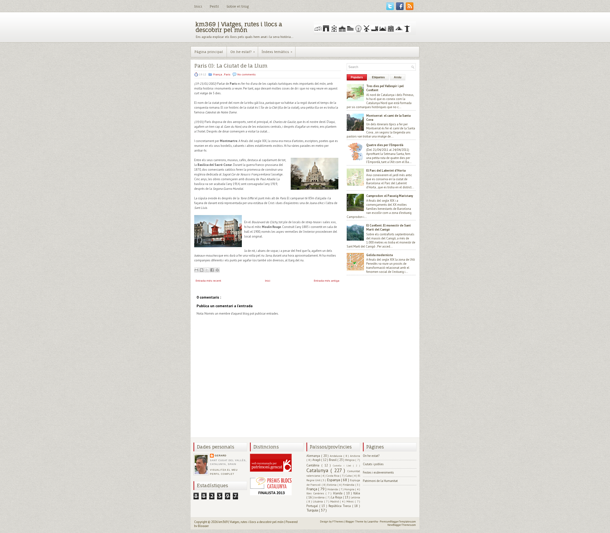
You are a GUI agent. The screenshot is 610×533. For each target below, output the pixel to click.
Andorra (355, 456)
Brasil (333, 460)
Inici (198, 6)
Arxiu (397, 77)
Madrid (335, 501)
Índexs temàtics (277, 52)
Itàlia (356, 493)
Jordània (319, 497)
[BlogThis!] (201, 270)
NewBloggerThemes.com (401, 525)
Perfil (214, 6)
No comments (246, 74)
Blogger (203, 526)
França (218, 74)
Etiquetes (378, 77)
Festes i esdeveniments (378, 472)
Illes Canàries (315, 493)
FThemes (338, 521)
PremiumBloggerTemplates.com (398, 521)
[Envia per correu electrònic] (196, 270)
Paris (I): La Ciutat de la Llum (230, 65)
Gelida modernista (379, 255)
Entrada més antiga (326, 280)
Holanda (333, 489)
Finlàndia (349, 484)
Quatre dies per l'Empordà (384, 145)
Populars (357, 77)
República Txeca (340, 506)
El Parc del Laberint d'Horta (386, 171)
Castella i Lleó (343, 465)
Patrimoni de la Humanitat (380, 481)
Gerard (220, 455)
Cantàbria (313, 465)
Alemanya (313, 456)
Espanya (334, 479)
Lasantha (372, 521)
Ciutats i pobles (373, 464)
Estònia (332, 484)
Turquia (312, 510)
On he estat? (242, 52)
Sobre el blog (238, 6)
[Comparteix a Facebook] (212, 270)
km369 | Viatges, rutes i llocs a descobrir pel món (238, 27)
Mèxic (350, 501)
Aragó (316, 460)
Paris (227, 74)
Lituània (318, 501)
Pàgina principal (208, 52)
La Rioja (337, 497)
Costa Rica (333, 475)
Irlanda (338, 493)
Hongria (349, 489)
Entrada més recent (208, 280)
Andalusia (336, 456)
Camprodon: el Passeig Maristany (389, 196)
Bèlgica (350, 460)
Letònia (355, 497)
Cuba (348, 475)
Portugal (312, 506)
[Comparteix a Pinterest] (217, 270)
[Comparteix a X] (206, 270)
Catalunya (318, 470)
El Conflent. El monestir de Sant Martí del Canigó (388, 227)
